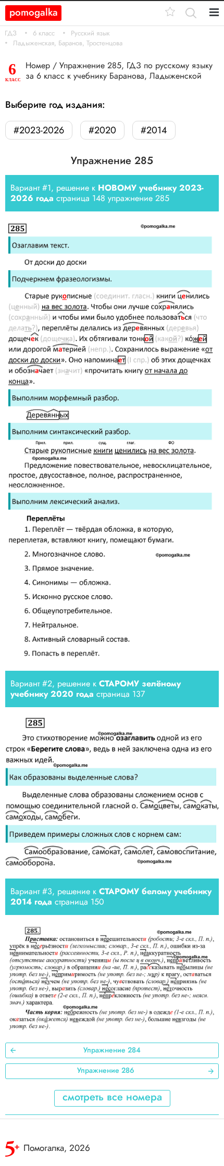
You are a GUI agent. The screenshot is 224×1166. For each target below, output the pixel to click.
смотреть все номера (112, 1097)
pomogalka (33, 12)
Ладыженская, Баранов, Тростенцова (67, 43)
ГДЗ (11, 33)
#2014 (154, 130)
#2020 (102, 130)
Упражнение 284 (112, 1050)
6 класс (44, 33)
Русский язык (90, 33)
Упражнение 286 (105, 1070)
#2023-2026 (39, 130)
